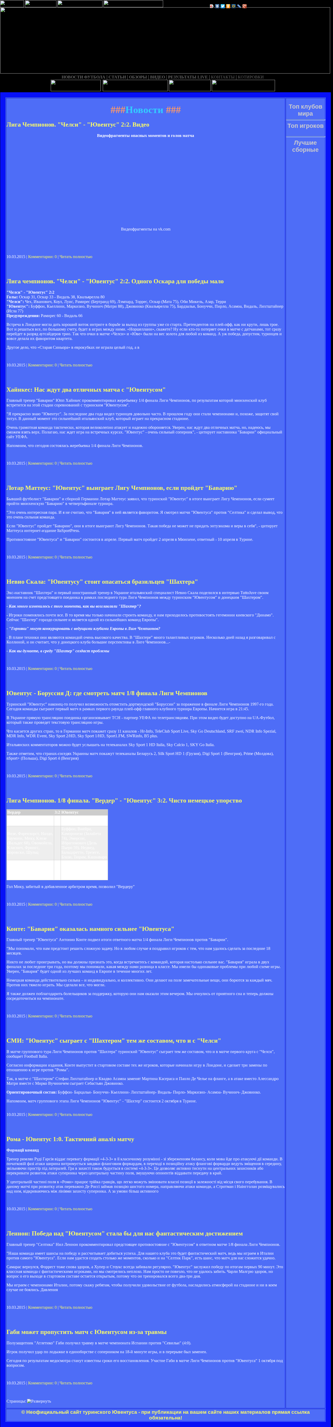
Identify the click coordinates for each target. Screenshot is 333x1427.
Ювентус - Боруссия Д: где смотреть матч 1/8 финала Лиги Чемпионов (107, 693)
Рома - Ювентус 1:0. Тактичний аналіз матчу (70, 1139)
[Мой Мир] (233, 6)
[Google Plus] (244, 6)
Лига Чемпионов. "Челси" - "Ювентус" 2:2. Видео (78, 124)
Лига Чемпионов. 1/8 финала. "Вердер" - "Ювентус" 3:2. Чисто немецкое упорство (124, 800)
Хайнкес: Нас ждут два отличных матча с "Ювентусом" (86, 389)
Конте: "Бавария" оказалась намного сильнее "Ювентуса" (90, 928)
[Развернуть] (39, 1401)
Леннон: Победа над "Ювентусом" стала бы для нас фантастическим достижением (125, 1233)
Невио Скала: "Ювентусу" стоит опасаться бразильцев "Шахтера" (102, 581)
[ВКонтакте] (217, 6)
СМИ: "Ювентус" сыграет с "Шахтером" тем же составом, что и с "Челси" (114, 1040)
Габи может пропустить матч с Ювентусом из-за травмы (87, 1332)
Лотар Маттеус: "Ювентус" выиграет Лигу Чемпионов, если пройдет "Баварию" (122, 487)
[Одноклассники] (228, 6)
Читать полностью (76, 256)
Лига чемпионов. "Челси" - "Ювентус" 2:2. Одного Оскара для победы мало (115, 281)
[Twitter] (223, 6)
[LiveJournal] (239, 6)
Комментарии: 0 (42, 256)
